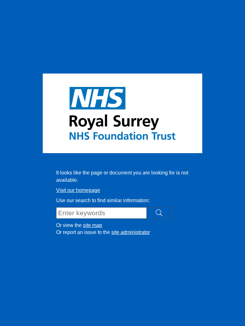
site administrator (130, 232)
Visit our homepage (78, 190)
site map (92, 225)
